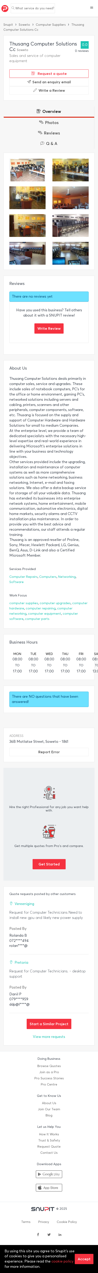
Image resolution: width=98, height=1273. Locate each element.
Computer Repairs (23, 577)
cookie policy (62, 1261)
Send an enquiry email (51, 82)
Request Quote (49, 1147)
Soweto (24, 25)
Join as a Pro (49, 1072)
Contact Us (49, 1153)
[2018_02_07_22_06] (70, 170)
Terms (26, 1222)
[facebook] (38, 1235)
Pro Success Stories (49, 1078)
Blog (49, 1115)
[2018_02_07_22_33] (27, 225)
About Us (49, 1103)
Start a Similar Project (49, 1024)
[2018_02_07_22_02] (70, 225)
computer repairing (41, 608)
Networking (67, 577)
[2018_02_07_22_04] (27, 253)
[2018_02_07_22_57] (70, 253)
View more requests (49, 1037)
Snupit (8, 25)
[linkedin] (60, 1235)
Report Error (49, 752)
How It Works (49, 1134)
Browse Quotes (49, 1066)
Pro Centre (49, 1084)
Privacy (43, 1222)
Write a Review (52, 90)
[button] (92, 8)
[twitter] (49, 1235)
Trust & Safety (49, 1140)
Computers (48, 577)
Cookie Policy (67, 1222)
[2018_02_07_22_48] (27, 197)
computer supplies (23, 603)
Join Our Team (49, 1109)
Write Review (49, 328)
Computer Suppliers (51, 25)
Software (16, 582)
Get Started (49, 864)
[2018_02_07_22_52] (27, 170)
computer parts (37, 619)
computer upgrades (55, 603)
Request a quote (52, 73)
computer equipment (44, 614)
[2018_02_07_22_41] (70, 197)
